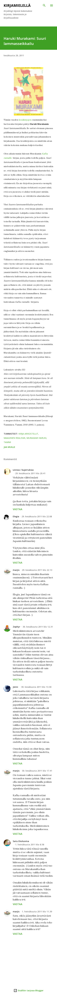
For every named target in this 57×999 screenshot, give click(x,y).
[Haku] (44, 5)
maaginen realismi (14, 438)
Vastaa (17, 509)
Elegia (16, 516)
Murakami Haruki (36, 438)
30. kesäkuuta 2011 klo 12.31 (38, 626)
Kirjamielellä (17, 5)
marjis (16, 570)
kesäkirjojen (25, 119)
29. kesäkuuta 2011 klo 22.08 (37, 516)
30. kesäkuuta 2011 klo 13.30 (36, 686)
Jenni (16, 686)
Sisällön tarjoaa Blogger (30, 990)
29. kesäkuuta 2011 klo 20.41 (30, 473)
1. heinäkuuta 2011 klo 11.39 (37, 911)
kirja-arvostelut (28, 433)
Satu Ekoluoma (21, 841)
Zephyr (16, 626)
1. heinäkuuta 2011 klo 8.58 (29, 844)
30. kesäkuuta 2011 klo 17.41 (37, 770)
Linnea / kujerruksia (23, 469)
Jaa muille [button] (9, 447)
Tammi (7, 442)
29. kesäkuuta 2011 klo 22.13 (37, 570)
